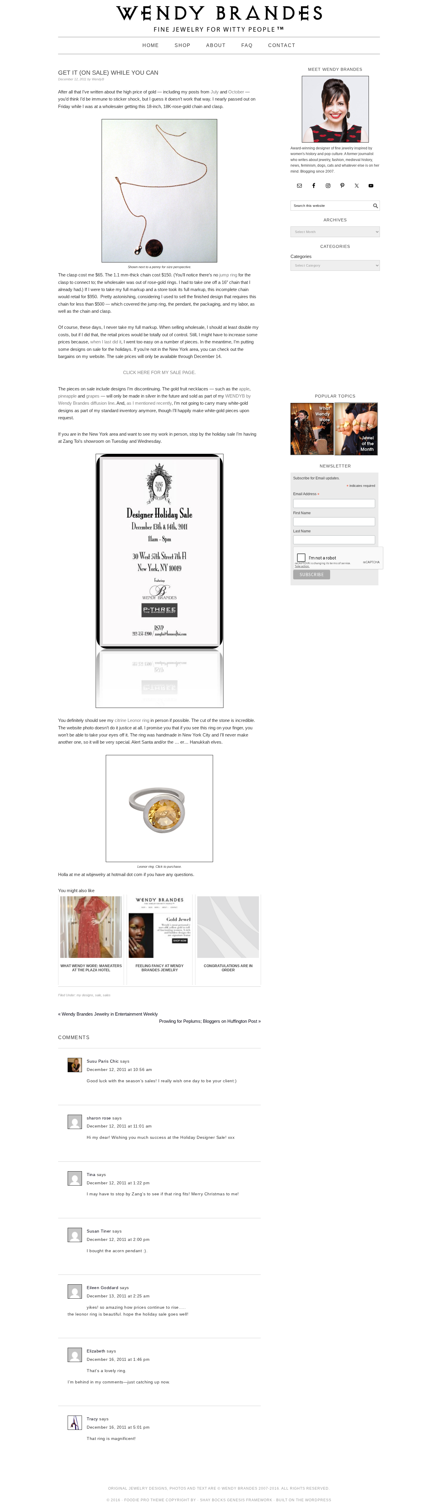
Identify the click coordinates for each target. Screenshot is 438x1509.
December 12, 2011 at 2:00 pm (118, 1239)
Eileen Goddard (102, 1287)
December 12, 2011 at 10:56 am (119, 1069)
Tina (91, 1174)
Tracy (92, 1418)
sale (98, 995)
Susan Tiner (99, 1231)
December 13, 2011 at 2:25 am (118, 1296)
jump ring (228, 274)
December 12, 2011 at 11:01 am (119, 1126)
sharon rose (99, 1118)
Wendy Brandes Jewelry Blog (219, 16)
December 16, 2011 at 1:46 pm (118, 1359)
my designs (85, 995)
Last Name (302, 531)
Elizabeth (96, 1351)
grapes (93, 395)
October (236, 91)
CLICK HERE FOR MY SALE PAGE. (159, 372)
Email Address (306, 495)
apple (244, 388)
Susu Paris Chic (103, 1061)
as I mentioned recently (149, 403)
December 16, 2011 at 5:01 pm (118, 1427)
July (215, 91)
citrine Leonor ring (132, 720)
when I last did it (105, 341)
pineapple (67, 395)
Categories (301, 256)
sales (107, 995)
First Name (302, 513)
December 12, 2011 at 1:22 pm (118, 1182)
